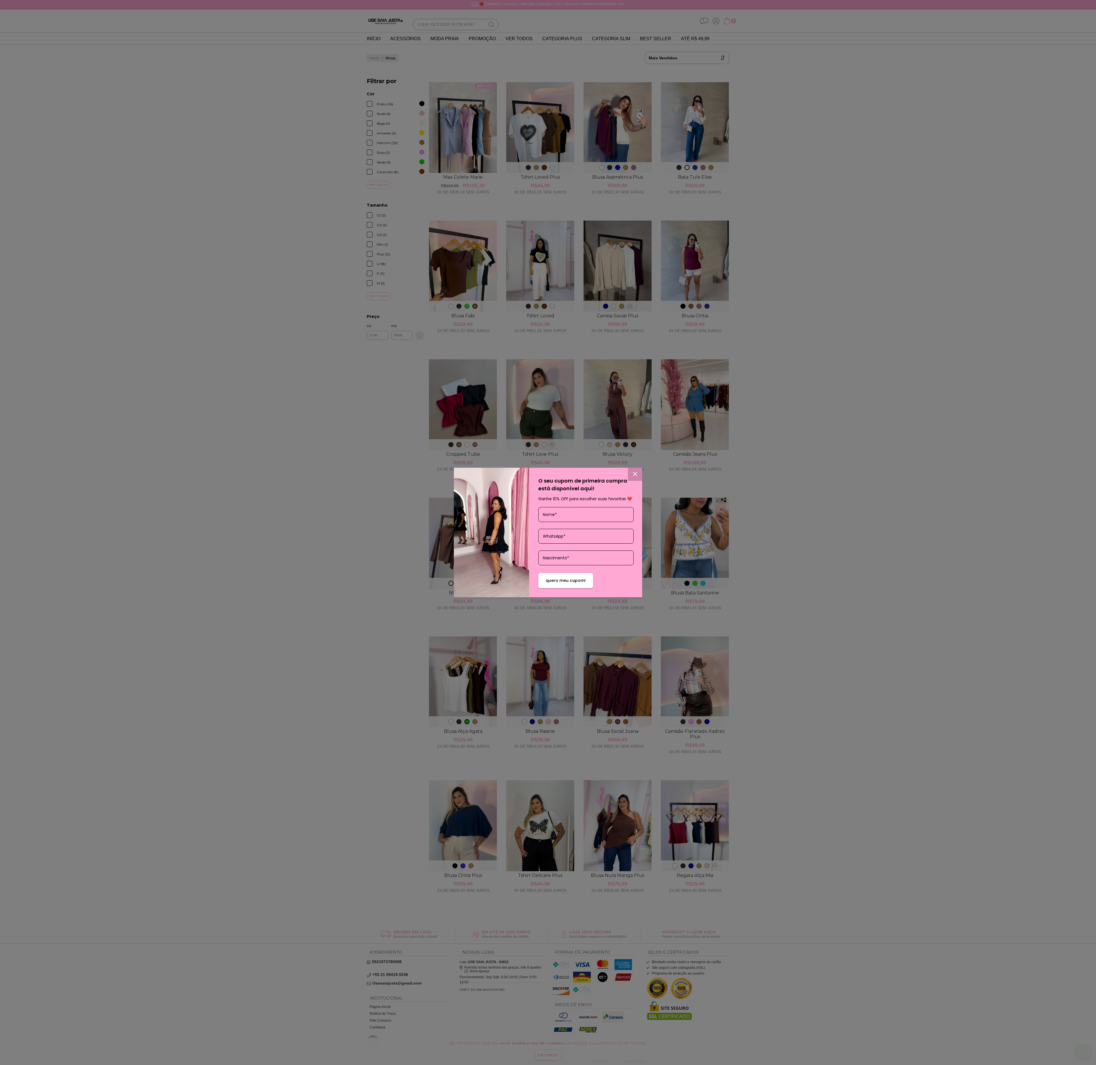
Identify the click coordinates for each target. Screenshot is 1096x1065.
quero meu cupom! (566, 580)
